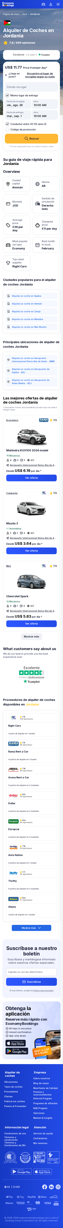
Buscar (34, 138)
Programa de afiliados (45, 1103)
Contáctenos (40, 1138)
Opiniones (38, 1113)
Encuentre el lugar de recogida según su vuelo (40, 75)
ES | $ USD (13, 1187)
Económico (12, 420)
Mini (8, 566)
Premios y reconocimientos (42, 1093)
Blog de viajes (41, 1083)
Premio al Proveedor (15, 1106)
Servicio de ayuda (43, 1133)
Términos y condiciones (11, 1138)
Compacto (12, 493)
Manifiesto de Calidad (45, 1088)
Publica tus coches (14, 1101)
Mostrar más (31, 636)
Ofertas (8, 1096)
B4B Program (40, 1108)
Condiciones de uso (15, 1133)
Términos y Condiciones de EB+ (15, 1144)
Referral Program (42, 1098)
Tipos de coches (13, 1086)
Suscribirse (34, 981)
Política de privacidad (43, 990)
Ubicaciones (11, 1082)
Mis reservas (40, 1143)
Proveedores (11, 1091)
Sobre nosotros (41, 1078)
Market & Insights (42, 1118)
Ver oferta (31, 477)
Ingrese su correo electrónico (25, 972)
